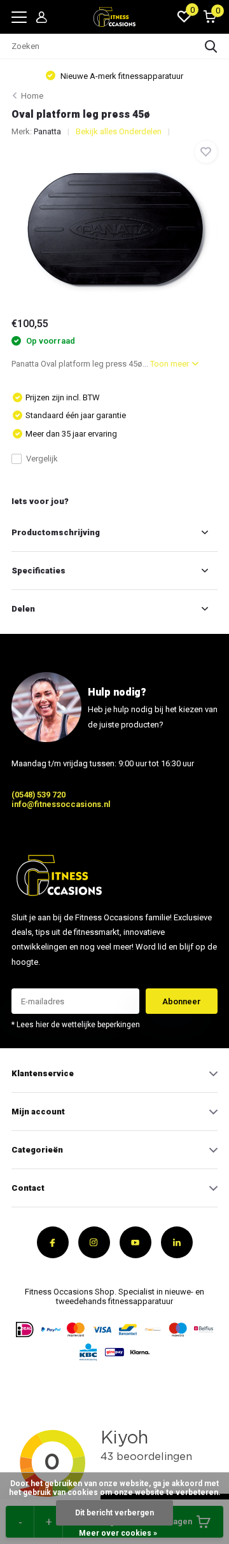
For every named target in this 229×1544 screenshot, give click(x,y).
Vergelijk (42, 458)
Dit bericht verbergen (114, 1512)
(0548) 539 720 (38, 794)
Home (32, 96)
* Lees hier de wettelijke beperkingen (75, 1024)
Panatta (47, 131)
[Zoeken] (211, 46)
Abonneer (181, 1001)
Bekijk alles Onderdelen (119, 131)
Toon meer (170, 363)
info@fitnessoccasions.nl (61, 804)
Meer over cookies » (118, 1533)
